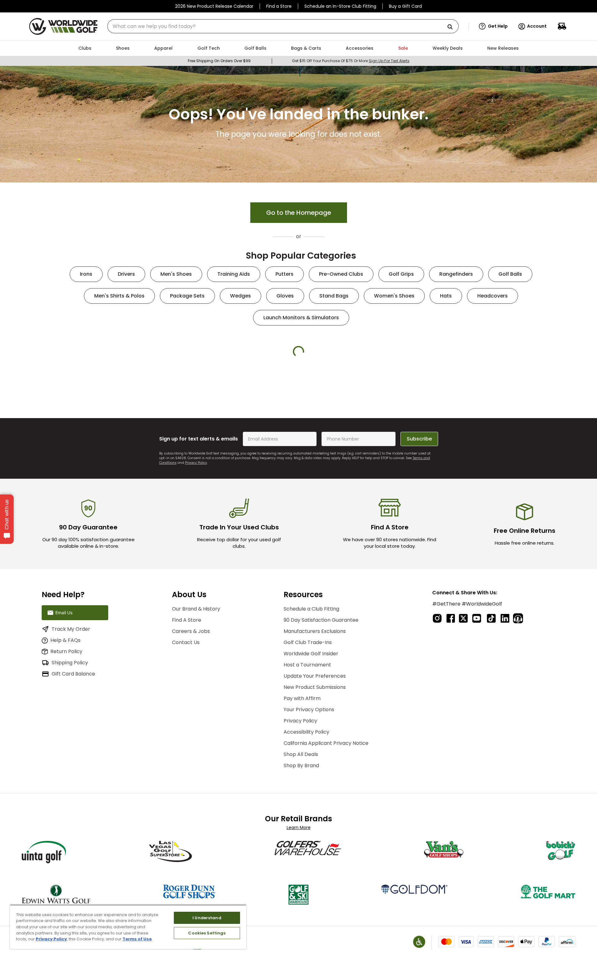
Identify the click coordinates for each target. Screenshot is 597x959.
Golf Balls (510, 274)
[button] (493, 26)
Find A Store (186, 695)
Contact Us (186, 718)
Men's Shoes (176, 274)
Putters (284, 274)
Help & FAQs (65, 735)
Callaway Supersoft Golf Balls (414, 455)
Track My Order (71, 724)
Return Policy (66, 746)
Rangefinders (456, 274)
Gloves (285, 295)
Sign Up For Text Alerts (389, 60)
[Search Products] (452, 27)
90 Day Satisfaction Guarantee (321, 695)
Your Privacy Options (309, 785)
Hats (446, 295)
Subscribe (419, 514)
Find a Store (279, 6)
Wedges (240, 295)
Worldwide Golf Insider (311, 729)
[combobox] (283, 26)
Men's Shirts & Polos (119, 295)
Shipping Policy (70, 758)
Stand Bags (334, 295)
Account (537, 26)
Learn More (299, 903)
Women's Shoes (394, 295)
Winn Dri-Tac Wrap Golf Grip (337, 452)
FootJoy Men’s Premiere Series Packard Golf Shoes (182, 455)
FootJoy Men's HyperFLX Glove (491, 452)
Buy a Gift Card (405, 6)
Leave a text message (77, 688)
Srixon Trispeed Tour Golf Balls (260, 455)
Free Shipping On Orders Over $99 (219, 60)
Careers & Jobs (191, 706)
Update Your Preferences (315, 751)
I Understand (206, 918)
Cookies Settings (206, 933)
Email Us (63, 708)
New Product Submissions (315, 762)
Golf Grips (401, 274)
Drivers (126, 274)
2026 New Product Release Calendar (214, 6)
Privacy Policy (196, 538)
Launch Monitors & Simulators (301, 317)
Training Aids (233, 274)
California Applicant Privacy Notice (326, 818)
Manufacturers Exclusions (315, 706)
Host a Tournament (307, 740)
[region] (128, 927)
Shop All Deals (301, 829)
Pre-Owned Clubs (341, 274)
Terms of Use (137, 939)
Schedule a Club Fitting (311, 684)
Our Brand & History (196, 684)
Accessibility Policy (306, 807)
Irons (86, 274)
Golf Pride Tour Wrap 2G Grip (105, 452)
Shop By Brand (301, 841)
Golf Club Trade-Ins (308, 718)
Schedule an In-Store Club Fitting (340, 6)
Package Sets (187, 295)
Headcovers (492, 295)
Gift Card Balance (73, 769)
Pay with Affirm (302, 773)
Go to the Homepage (298, 212)
